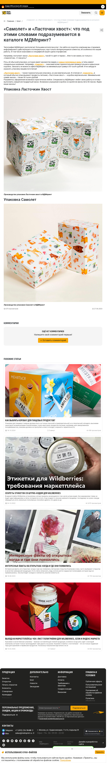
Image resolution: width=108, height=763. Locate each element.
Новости (33, 683)
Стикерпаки (7, 691)
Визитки (5, 678)
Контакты (34, 677)
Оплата (61, 680)
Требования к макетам (64, 684)
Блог (32, 680)
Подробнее (65, 760)
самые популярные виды (70, 62)
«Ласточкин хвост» (12, 73)
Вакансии (62, 692)
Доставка (62, 677)
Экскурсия (34, 686)
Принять (100, 752)
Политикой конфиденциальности (51, 719)
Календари (7, 695)
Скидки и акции (64, 689)
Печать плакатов (9, 685)
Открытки (6, 681)
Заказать (85, 12)
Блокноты (6, 688)
